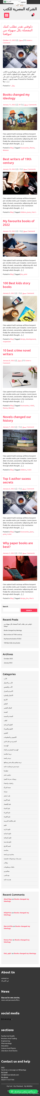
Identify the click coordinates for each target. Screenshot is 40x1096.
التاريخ (5, 699)
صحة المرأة (7, 787)
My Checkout (18, 1086)
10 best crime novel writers (17, 352)
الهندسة (6, 745)
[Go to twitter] (5, 1019)
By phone (4, 1077)
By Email (4, 1072)
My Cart (9, 1086)
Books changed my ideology (16, 96)
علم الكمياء (7, 817)
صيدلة (5, 791)
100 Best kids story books (16, 285)
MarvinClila (8, 926)
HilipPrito (8, 913)
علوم (5, 825)
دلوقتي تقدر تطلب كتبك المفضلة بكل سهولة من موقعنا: (18, 30)
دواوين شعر (7, 775)
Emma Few (8, 940)
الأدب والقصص (8, 687)
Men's (34, 212)
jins (21, 274)
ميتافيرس (7, 871)
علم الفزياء (7, 812)
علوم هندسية (7, 842)
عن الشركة (5, 981)
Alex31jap (8, 899)
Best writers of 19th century (17, 161)
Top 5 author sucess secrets (17, 480)
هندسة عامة (7, 879)
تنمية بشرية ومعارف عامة (11, 766)
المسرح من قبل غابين (10, 741)
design (22, 339)
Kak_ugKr (7, 953)
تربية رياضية (7, 758)
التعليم (6, 704)
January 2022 (8, 663)
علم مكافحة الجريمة (10, 821)
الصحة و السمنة (8, 716)
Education (4, 1046)
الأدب (5, 678)
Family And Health (8, 1036)
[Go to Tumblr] (9, 1019)
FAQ (2, 1067)
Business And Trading (9, 1038)
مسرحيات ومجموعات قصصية (12, 858)
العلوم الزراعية (8, 724)
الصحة (6, 712)
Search (5, 606)
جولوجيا (6, 771)
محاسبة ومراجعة (9, 854)
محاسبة (6, 850)
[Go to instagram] (2, 1019)
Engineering (5, 1041)
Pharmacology (6, 1043)
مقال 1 (12, 86)
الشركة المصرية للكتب (20, 9)
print (25, 274)
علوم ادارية (7, 829)
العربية (8, 1)
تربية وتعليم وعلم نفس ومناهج (13, 762)
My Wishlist (28, 1086)
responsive (7, 341)
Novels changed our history (17, 418)
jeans (29, 212)
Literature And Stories (9, 1051)
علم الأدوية (7, 800)
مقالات (6, 863)
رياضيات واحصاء (8, 783)
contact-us (5, 978)
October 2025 (8, 658)
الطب (5, 720)
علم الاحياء (7, 808)
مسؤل (21, 40)
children (23, 212)
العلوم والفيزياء (8, 729)
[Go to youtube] (10, 1019)
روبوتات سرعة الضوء (10, 779)
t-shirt (32, 405)
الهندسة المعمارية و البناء (11, 750)
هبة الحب (6, 875)
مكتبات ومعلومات (9, 867)
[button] (23, 1091)
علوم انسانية (7, 833)
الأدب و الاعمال (8, 683)
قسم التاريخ (7, 846)
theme (32, 148)
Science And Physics (8, 1048)
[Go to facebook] (3, 1019)
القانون (6, 733)
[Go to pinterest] (7, 1019)
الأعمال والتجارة (8, 695)
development (31, 339)
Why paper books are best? (18, 545)
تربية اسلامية (7, 754)
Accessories (24, 148)
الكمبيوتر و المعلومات (10, 737)
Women (6, 150)
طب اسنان (7, 796)
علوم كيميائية (7, 838)
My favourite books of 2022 (18, 223)
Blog (11, 148)
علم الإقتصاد (7, 804)
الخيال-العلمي (8, 708)
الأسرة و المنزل (8, 691)
